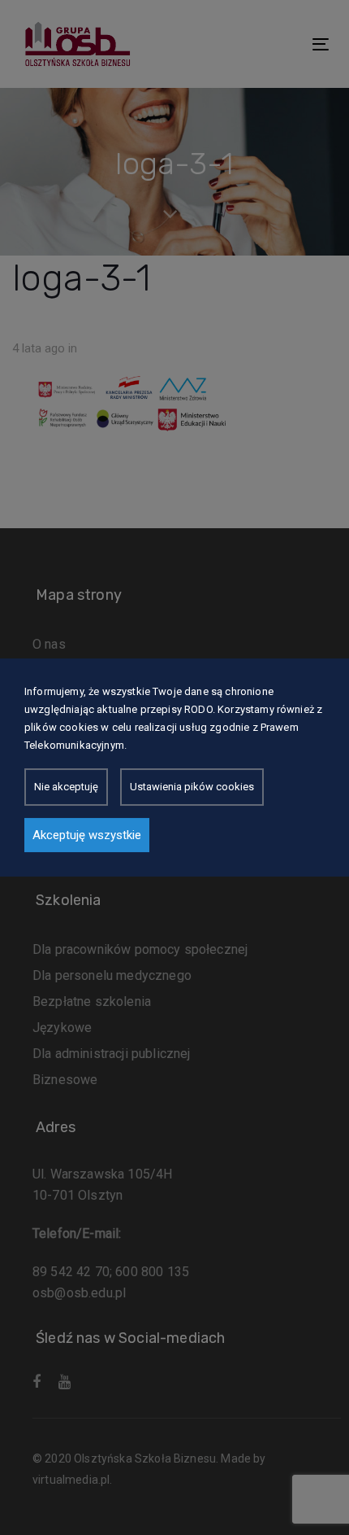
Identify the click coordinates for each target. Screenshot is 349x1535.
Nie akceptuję (66, 787)
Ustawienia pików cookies (192, 787)
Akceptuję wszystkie (86, 835)
